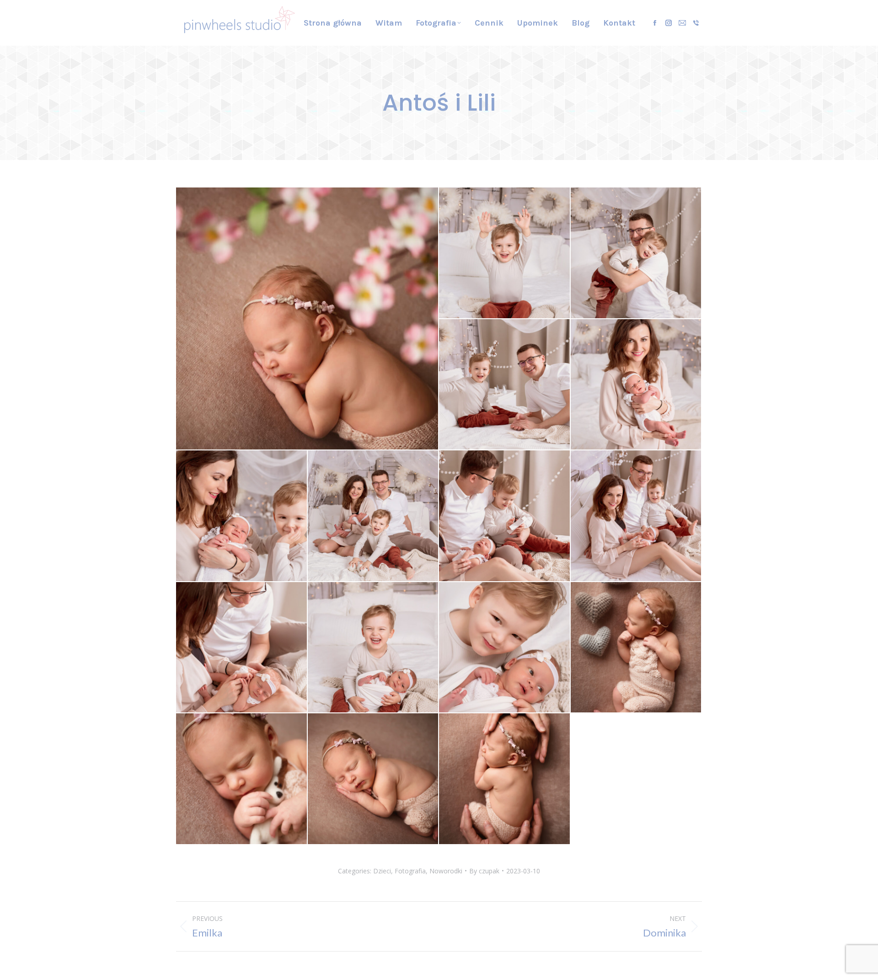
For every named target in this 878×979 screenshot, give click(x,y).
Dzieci (382, 871)
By (484, 871)
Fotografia (410, 871)
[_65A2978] (505, 253)
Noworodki (445, 871)
